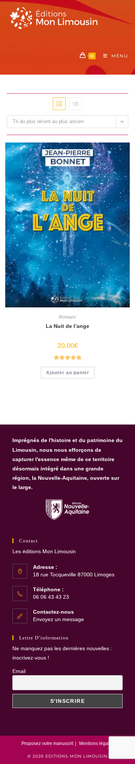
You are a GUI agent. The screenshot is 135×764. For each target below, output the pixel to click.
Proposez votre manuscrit (47, 743)
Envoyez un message (58, 619)
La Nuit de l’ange (67, 326)
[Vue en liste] (75, 103)
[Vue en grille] (59, 103)
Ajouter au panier (67, 372)
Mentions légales (96, 743)
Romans (67, 317)
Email (19, 671)
